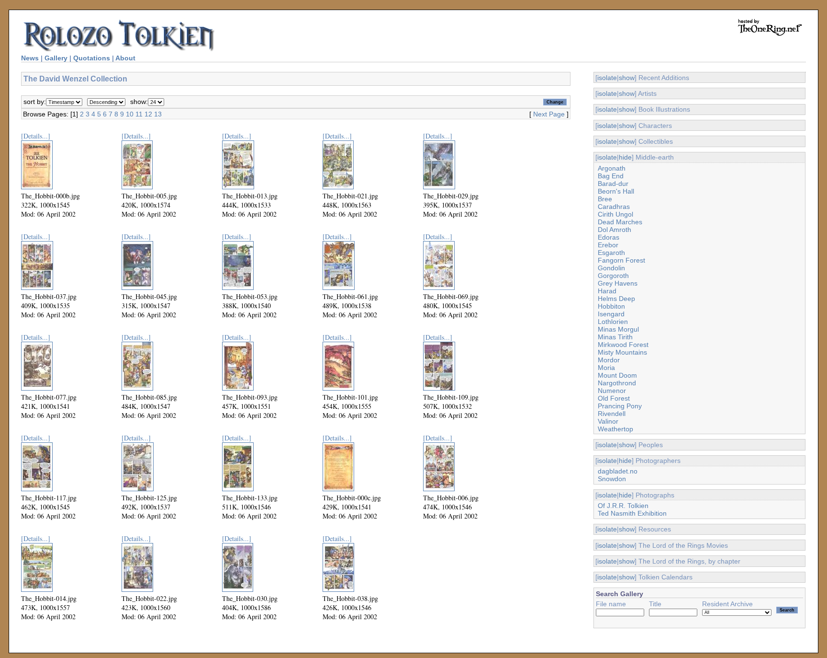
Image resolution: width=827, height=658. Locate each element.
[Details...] (35, 135)
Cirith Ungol (615, 214)
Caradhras (614, 206)
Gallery (56, 58)
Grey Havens (617, 283)
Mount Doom (617, 375)
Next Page (549, 114)
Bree (605, 199)
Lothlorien (613, 321)
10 (130, 114)
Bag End (611, 176)
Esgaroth (611, 252)
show (627, 77)
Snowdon (612, 479)
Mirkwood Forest (623, 344)
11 (139, 114)
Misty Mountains (622, 352)
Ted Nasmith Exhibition (632, 513)
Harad (607, 291)
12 (148, 114)
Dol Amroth (614, 229)
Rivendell (612, 413)
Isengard (611, 314)
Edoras (608, 237)
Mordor (609, 360)
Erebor (608, 245)
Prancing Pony (620, 406)
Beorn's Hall (616, 191)
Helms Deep (616, 298)
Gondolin (611, 268)
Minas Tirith (615, 337)
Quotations (91, 58)
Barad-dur (613, 183)
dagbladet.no (617, 471)
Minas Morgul (618, 329)
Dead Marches (620, 222)
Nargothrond (617, 383)
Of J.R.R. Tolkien (623, 505)
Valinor (608, 421)
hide (625, 157)
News (30, 58)
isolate (607, 77)
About (125, 58)
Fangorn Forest (621, 260)
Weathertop (615, 429)
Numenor (612, 390)
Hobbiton (611, 306)
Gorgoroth (613, 275)
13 (158, 114)
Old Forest (614, 398)
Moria (606, 367)
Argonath (612, 168)
